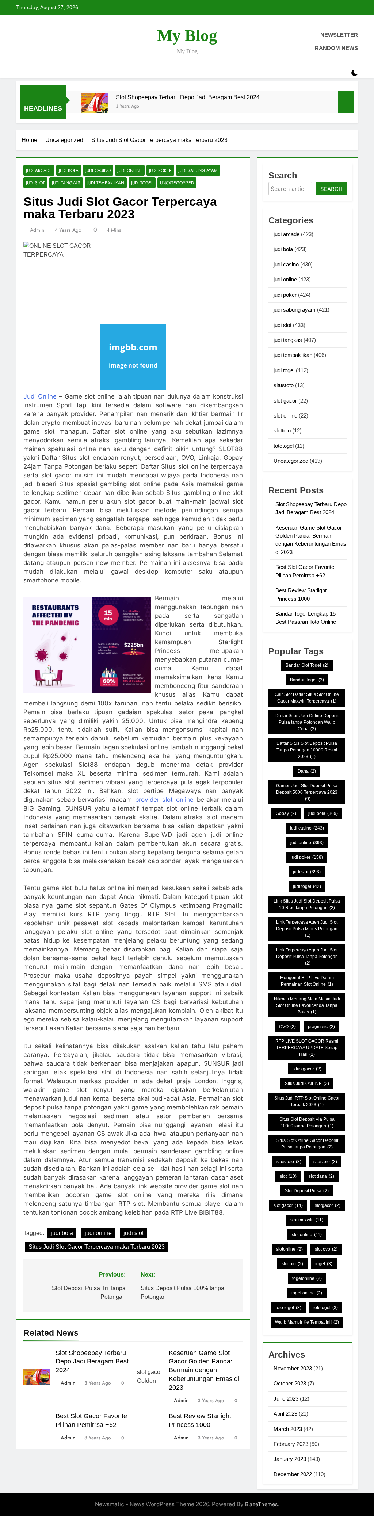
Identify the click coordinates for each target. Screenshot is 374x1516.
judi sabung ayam (198, 170)
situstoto (284, 385)
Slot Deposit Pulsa (307, 1190)
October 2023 (290, 1383)
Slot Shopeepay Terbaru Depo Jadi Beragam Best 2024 (188, 97)
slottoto (282, 430)
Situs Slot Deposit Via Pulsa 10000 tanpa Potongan (307, 1122)
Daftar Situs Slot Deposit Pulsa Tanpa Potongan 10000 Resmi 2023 (306, 750)
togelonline (307, 1278)
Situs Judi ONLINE (307, 1083)
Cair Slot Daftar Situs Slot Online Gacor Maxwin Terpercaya (307, 698)
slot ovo (326, 1249)
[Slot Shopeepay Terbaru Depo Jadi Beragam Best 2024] (94, 106)
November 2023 (293, 1368)
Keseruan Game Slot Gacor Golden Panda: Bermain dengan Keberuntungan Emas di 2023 (204, 1370)
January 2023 (290, 1459)
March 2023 (288, 1429)
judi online (130, 170)
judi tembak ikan (105, 183)
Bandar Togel (307, 679)
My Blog (187, 35)
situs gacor (307, 1068)
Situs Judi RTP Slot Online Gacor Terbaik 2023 (307, 1101)
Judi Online (40, 396)
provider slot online (164, 799)
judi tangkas (66, 183)
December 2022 (293, 1474)
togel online (306, 1293)
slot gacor (285, 400)
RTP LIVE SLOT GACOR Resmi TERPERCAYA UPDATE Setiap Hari (306, 1048)
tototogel (284, 446)
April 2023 (285, 1414)
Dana (307, 771)
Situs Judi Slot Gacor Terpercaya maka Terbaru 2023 (96, 1247)
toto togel (288, 1307)
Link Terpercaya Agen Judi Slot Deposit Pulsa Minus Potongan (306, 929)
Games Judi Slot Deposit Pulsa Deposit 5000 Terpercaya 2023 (306, 792)
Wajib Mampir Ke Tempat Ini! (307, 1322)
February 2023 (291, 1444)
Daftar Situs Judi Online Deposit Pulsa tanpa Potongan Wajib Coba (307, 722)
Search (331, 188)
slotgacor (327, 1205)
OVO (287, 1026)
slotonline (289, 1249)
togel (323, 1263)
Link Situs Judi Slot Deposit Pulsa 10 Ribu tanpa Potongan (307, 904)
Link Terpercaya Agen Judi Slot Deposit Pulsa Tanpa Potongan (307, 956)
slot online (285, 415)
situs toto (288, 1161)
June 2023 (286, 1399)
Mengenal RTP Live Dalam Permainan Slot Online (307, 981)
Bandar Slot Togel (307, 665)
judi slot (35, 183)
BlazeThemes (261, 1504)
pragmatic (321, 1026)
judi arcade (39, 170)
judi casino (98, 170)
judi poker (160, 170)
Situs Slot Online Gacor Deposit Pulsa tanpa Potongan (307, 1144)
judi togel (142, 183)
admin (37, 230)
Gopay (286, 813)
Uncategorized (177, 183)
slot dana (321, 1176)
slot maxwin (306, 1220)
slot (288, 1176)
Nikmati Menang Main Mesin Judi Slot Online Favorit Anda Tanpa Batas (307, 1005)
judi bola (69, 170)
